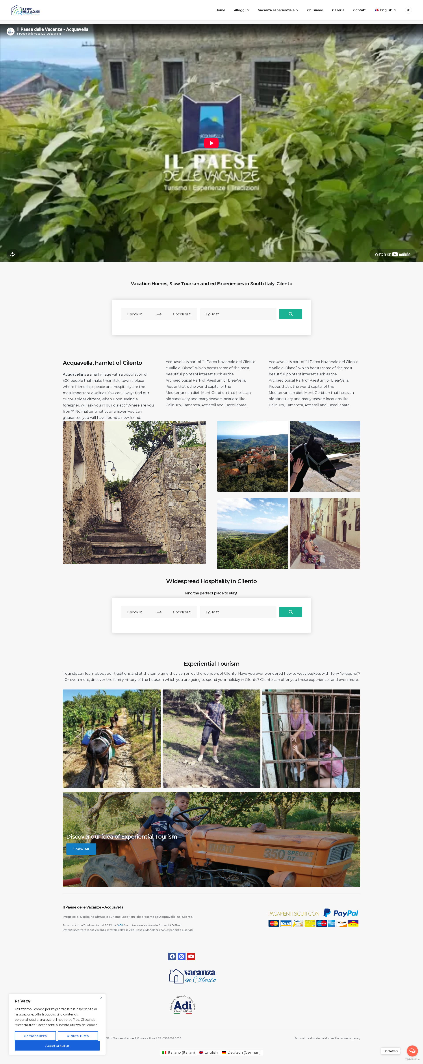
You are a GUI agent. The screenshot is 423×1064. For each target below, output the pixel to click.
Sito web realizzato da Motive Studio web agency (327, 1038)
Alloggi (239, 10)
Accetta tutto (57, 1046)
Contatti (360, 10)
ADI (120, 925)
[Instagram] (182, 956)
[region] (57, 1024)
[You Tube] (191, 956)
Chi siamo (315, 10)
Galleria (338, 10)
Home (220, 10)
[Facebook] (172, 956)
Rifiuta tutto (78, 1036)
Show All (81, 849)
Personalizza (35, 1036)
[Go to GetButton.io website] (412, 1059)
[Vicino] (101, 997)
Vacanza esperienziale (276, 10)
